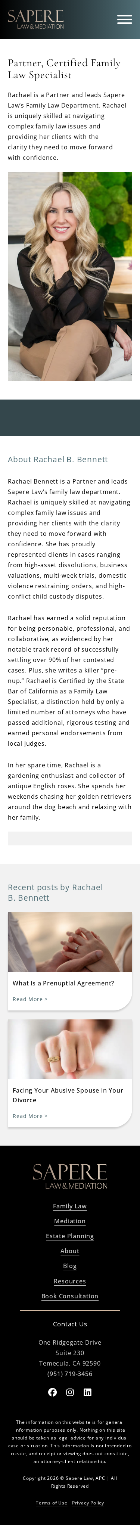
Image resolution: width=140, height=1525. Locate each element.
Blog (70, 1266)
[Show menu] (124, 19)
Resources (70, 1281)
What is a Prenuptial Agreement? (63, 983)
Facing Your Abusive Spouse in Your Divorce (68, 1095)
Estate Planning (70, 1236)
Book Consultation (70, 1296)
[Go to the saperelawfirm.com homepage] (70, 1178)
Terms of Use (52, 1503)
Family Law (70, 1206)
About (69, 1251)
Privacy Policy (88, 1503)
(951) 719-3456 (69, 1374)
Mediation (69, 1221)
